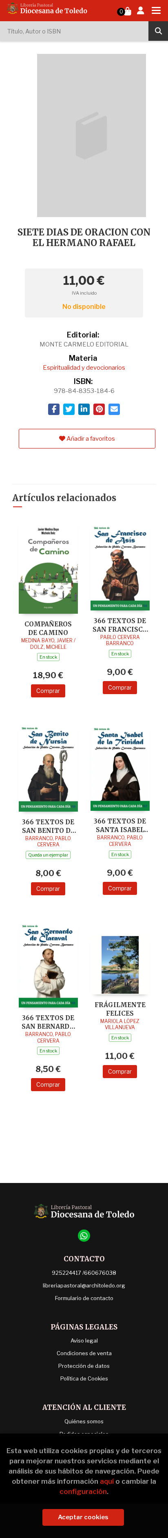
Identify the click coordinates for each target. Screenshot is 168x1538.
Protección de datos (84, 1366)
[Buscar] (158, 31)
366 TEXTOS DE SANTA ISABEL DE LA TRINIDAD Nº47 (120, 825)
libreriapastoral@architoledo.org (84, 1285)
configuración (83, 1491)
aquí (107, 1481)
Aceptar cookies (83, 1517)
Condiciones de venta (84, 1353)
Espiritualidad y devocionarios (84, 367)
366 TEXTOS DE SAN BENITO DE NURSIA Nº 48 (48, 826)
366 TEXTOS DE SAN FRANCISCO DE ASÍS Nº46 (120, 625)
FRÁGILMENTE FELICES (120, 1009)
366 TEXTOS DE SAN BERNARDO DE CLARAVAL (48, 1022)
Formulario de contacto (84, 1298)
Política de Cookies (84, 1378)
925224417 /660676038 (84, 1272)
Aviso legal (84, 1340)
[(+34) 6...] (84, 1236)
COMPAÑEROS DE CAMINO (48, 628)
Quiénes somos (84, 1421)
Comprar (48, 690)
